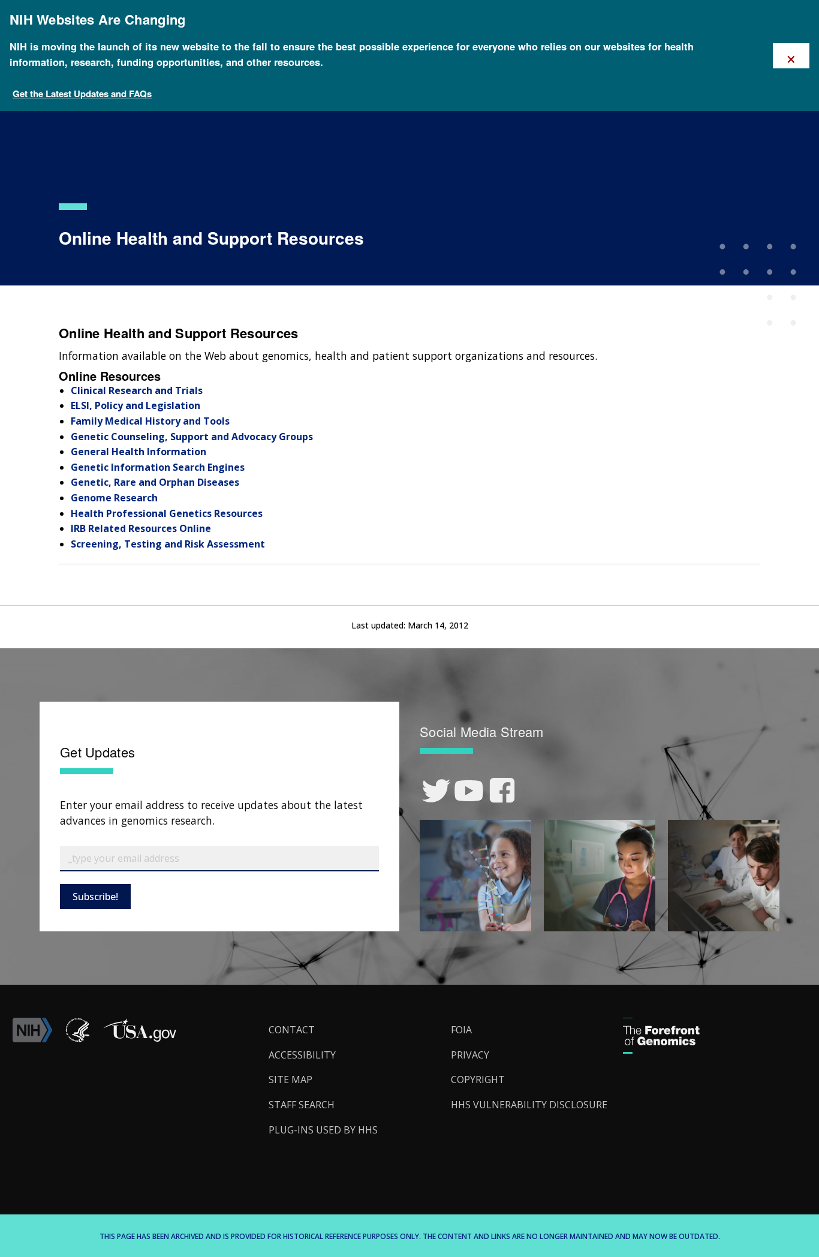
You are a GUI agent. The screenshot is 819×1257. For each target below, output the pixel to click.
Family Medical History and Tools (150, 421)
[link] (436, 790)
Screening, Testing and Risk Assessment (168, 544)
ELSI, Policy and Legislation (135, 405)
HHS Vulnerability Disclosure (529, 1104)
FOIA (461, 1029)
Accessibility (302, 1054)
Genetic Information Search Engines (158, 467)
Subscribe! (95, 896)
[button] (140, 1038)
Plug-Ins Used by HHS (323, 1129)
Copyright (478, 1079)
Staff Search (302, 1104)
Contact (292, 1029)
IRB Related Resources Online (141, 528)
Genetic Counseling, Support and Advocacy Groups (192, 436)
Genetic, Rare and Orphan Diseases (155, 482)
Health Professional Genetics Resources (167, 513)
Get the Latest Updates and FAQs (82, 93)
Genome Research (114, 497)
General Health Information (138, 451)
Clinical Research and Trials (137, 390)
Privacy (470, 1054)
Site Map (290, 1079)
